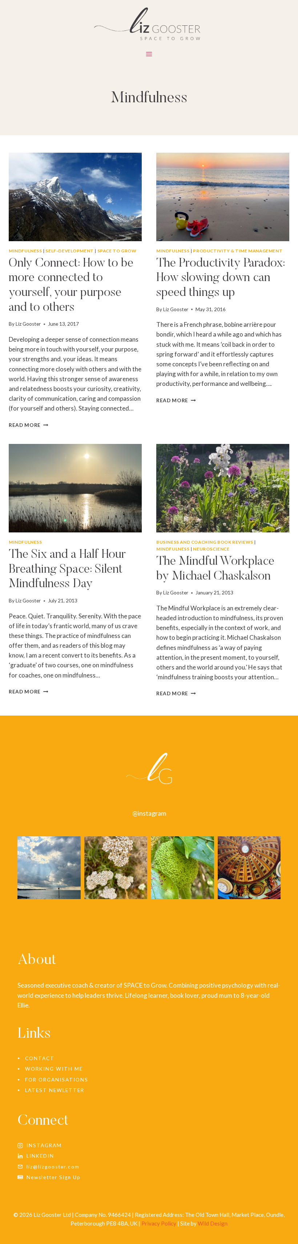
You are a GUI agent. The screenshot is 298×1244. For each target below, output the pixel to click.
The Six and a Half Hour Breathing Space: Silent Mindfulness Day (67, 570)
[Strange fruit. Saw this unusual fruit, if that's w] (182, 867)
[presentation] (75, 197)
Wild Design (212, 1223)
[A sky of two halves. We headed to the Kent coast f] (49, 867)
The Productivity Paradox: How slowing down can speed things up (220, 279)
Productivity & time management (237, 251)
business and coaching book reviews (204, 542)
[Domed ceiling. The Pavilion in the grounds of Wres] (249, 867)
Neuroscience (211, 549)
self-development (69, 251)
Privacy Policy (158, 1223)
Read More (28, 425)
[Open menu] (149, 55)
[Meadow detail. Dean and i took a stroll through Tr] (116, 867)
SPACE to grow (116, 251)
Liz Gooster (28, 324)
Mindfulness (25, 251)
